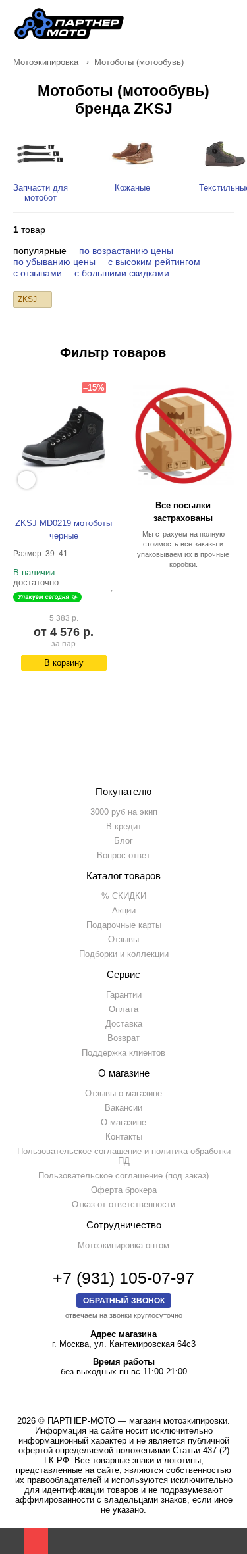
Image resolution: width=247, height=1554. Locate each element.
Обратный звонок (124, 1300)
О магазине (123, 1122)
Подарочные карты (123, 925)
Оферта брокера (124, 1190)
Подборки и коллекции (124, 954)
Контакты (123, 1137)
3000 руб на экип (123, 812)
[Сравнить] (102, 586)
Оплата (123, 1009)
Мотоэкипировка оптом (123, 1245)
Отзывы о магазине (123, 1093)
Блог (123, 841)
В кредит (124, 826)
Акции (124, 910)
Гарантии (124, 995)
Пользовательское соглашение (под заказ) (123, 1175)
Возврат (123, 1038)
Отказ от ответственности (123, 1204)
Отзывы (123, 939)
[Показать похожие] (27, 480)
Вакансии (123, 1108)
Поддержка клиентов (123, 1052)
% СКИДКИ (123, 896)
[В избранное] (113, 586)
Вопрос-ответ (123, 855)
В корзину (64, 663)
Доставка (123, 1024)
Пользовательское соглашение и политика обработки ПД (124, 1156)
